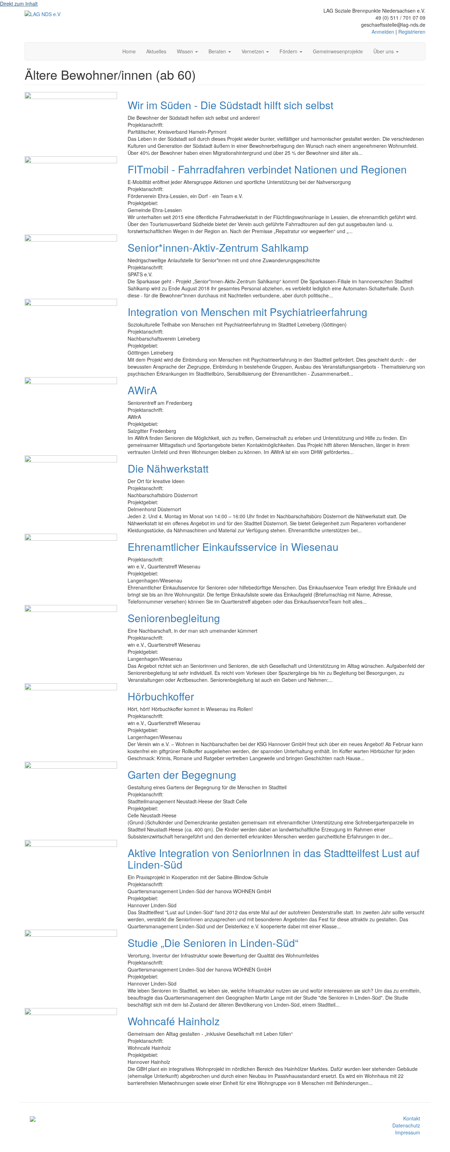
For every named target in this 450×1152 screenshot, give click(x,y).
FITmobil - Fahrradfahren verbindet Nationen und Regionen (267, 169)
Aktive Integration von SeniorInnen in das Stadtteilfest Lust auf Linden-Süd (273, 858)
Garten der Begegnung (182, 774)
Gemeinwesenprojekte (338, 51)
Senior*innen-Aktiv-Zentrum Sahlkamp (218, 247)
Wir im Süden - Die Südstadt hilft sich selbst (230, 104)
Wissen (185, 51)
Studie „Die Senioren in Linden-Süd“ (213, 942)
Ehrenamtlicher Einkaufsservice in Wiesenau (233, 546)
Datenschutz (406, 1125)
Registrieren (411, 31)
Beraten (217, 51)
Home (129, 51)
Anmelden (383, 31)
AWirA (142, 389)
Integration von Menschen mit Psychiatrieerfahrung (247, 311)
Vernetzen (253, 51)
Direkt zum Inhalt (19, 3)
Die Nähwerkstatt (168, 468)
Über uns (384, 51)
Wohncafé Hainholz (174, 1020)
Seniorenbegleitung (174, 617)
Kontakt (411, 1118)
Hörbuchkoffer (161, 696)
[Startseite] (42, 14)
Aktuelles (156, 51)
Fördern (289, 51)
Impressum (407, 1132)
